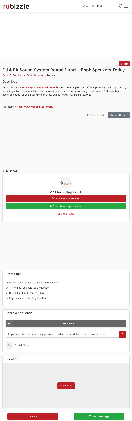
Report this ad (119, 115)
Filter (125, 63)
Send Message (100, 416)
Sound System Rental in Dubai (39, 87)
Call (34, 416)
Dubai (6, 75)
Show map (66, 385)
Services (18, 75)
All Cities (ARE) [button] (95, 6)
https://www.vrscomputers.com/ (34, 106)
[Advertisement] (66, 34)
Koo (37, 345)
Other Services (35, 75)
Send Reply (67, 213)
